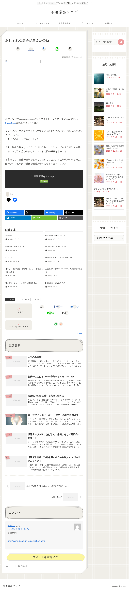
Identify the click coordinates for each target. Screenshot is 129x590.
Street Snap (10, 123)
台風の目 (8, 235)
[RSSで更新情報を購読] (61, 324)
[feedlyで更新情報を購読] (56, 324)
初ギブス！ (9, 258)
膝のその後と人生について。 (56, 246)
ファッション (24, 299)
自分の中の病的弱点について (56, 235)
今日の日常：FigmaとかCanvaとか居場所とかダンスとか (114, 177)
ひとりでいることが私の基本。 (106, 189)
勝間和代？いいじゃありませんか (58, 258)
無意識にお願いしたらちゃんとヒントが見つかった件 (115, 201)
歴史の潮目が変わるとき (15, 246)
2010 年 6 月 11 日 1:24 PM (18, 529)
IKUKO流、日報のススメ (55, 283)
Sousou (11, 525)
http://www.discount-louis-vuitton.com (26, 541)
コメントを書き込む (45, 557)
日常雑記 (12, 299)
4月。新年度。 (112, 75)
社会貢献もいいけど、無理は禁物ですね (21, 283)
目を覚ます (110, 103)
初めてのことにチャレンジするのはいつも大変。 (115, 162)
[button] (70, 48)
